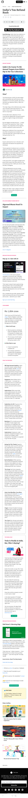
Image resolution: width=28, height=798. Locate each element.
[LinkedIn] (8, 789)
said (17, 368)
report (21, 475)
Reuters (19, 410)
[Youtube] (12, 789)
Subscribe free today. (8, 662)
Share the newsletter (14, 685)
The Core (4, 6)
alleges (6, 317)
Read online (14, 195)
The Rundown (6, 275)
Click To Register (7, 249)
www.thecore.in (8, 612)
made (14, 453)
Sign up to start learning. (9, 300)
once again (19, 494)
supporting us (6, 682)
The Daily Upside (7, 643)
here (11, 668)
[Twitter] (5, 789)
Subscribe (19, 1)
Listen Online (14, 615)
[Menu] (24, 2)
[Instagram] (19, 789)
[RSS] (22, 789)
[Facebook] (15, 789)
